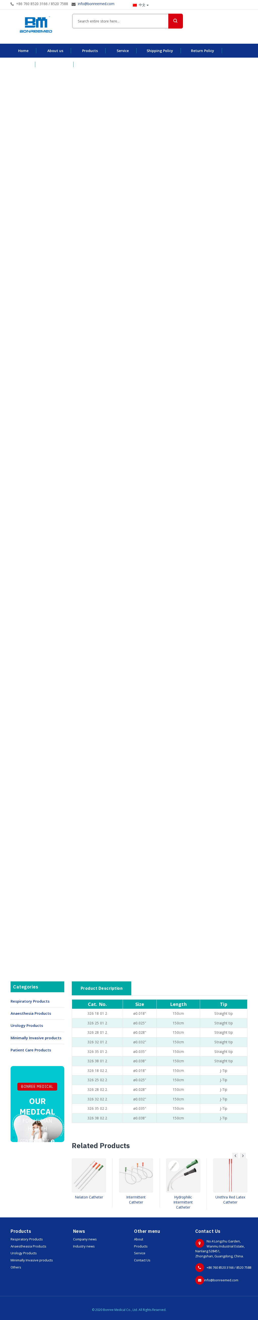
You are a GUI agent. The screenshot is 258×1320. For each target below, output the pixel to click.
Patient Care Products (31, 1049)
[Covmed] (37, 24)
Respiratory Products (30, 1001)
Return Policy (202, 50)
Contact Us (142, 1260)
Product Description (102, 988)
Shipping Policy (160, 50)
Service (123, 50)
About (138, 1239)
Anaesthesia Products (31, 1013)
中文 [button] (142, 5)
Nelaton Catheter (89, 1197)
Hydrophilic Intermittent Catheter (183, 1202)
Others (16, 1267)
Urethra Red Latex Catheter (230, 1200)
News (22, 64)
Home (23, 50)
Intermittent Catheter (136, 1200)
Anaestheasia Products (28, 1246)
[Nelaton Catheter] (89, 1175)
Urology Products (27, 1025)
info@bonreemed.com (221, 1280)
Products (90, 50)
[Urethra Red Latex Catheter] (230, 1175)
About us (55, 50)
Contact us (56, 64)
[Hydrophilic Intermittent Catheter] (183, 1175)
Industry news (84, 1246)
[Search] (175, 21)
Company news (85, 1239)
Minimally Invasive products (36, 1037)
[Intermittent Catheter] (136, 1175)
